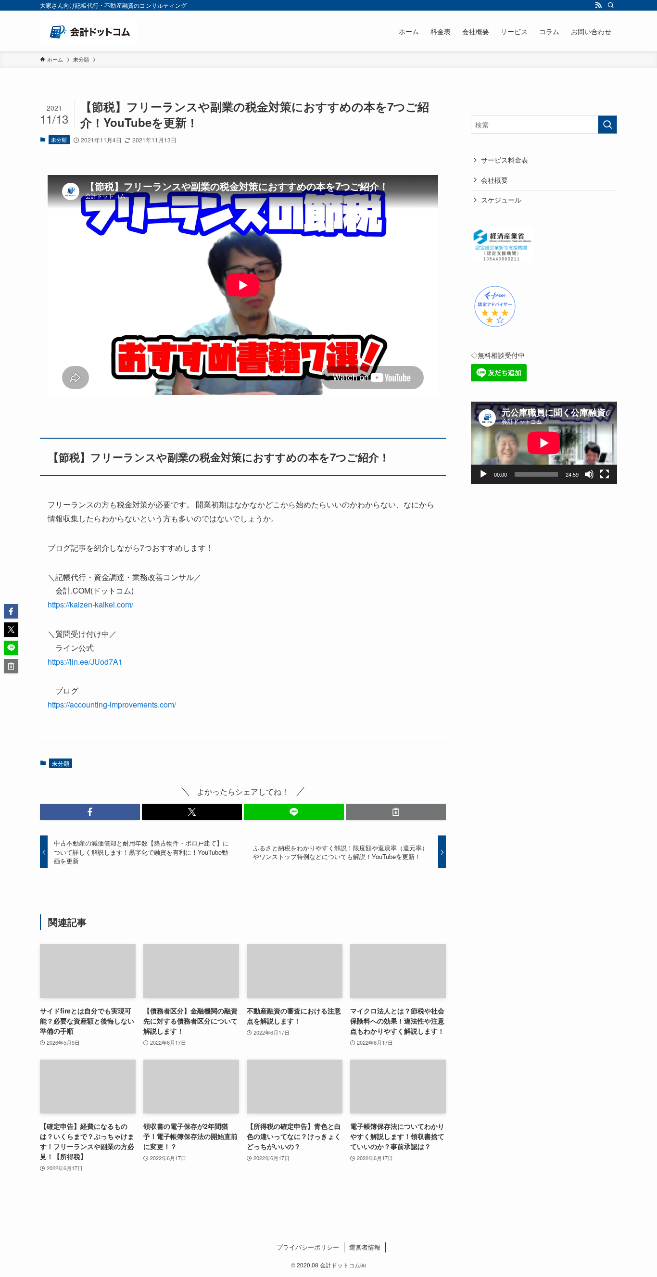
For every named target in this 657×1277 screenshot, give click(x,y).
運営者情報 (364, 1247)
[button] (90, 812)
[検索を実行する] (607, 124)
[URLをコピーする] (396, 812)
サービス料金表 (504, 159)
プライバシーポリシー (308, 1247)
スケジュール (501, 199)
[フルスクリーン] (604, 474)
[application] (544, 443)
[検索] (611, 5)
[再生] (483, 474)
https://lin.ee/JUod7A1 (85, 661)
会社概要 (494, 180)
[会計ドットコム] (89, 31)
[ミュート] (589, 474)
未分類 (59, 139)
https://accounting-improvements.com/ (112, 704)
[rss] (598, 5)
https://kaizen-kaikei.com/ (90, 604)
